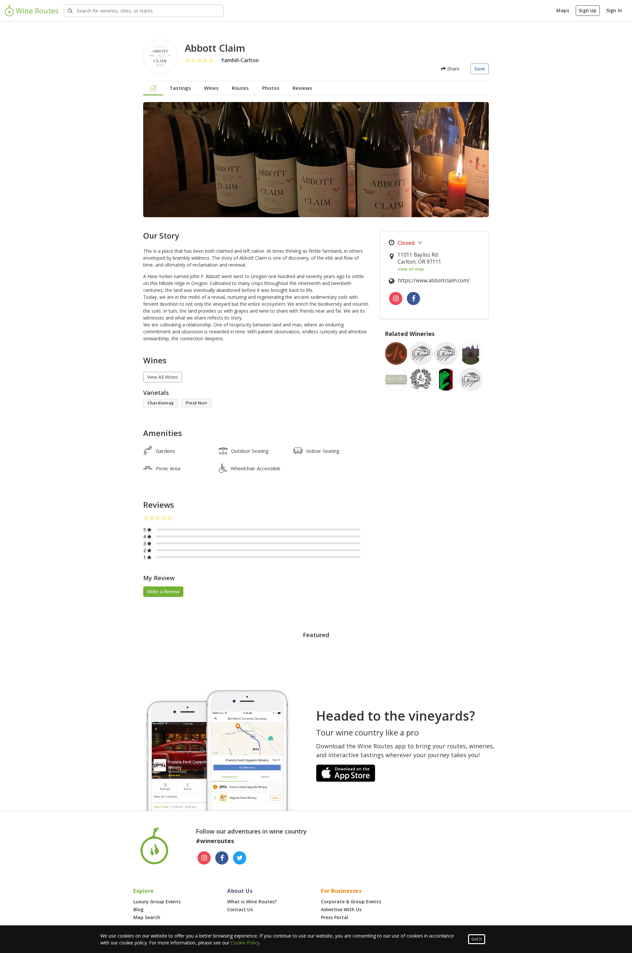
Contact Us (240, 909)
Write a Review (163, 591)
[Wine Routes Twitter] (239, 857)
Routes (240, 88)
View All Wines (162, 377)
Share (453, 68)
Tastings (180, 88)
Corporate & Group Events (351, 901)
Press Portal (334, 917)
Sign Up (587, 10)
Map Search (146, 917)
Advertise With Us (341, 909)
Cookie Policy (245, 943)
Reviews (302, 88)
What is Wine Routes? (252, 901)
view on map (411, 269)
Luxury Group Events (157, 901)
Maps (562, 10)
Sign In (614, 10)
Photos (270, 88)
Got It (476, 939)
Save (479, 68)
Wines (211, 88)
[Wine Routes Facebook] (221, 857)
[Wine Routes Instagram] (204, 857)
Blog (138, 909)
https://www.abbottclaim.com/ (434, 280)
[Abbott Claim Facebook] (413, 298)
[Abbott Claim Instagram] (395, 298)
